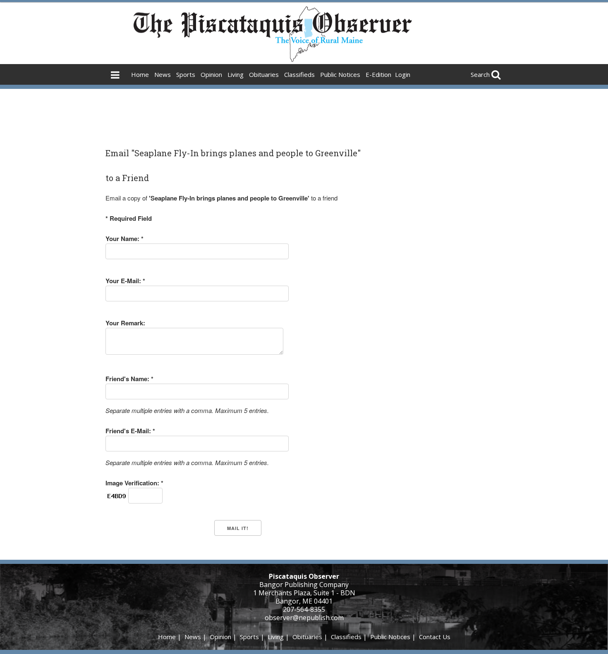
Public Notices (340, 74)
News (162, 74)
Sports (185, 74)
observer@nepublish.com (304, 617)
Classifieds (299, 74)
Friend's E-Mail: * (130, 430)
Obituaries (264, 74)
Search (480, 74)
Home (140, 74)
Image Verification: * (134, 482)
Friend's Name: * (129, 378)
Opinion (211, 74)
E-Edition (378, 74)
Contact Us (434, 637)
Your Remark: (125, 322)
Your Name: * (124, 238)
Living (235, 74)
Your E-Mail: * (125, 280)
